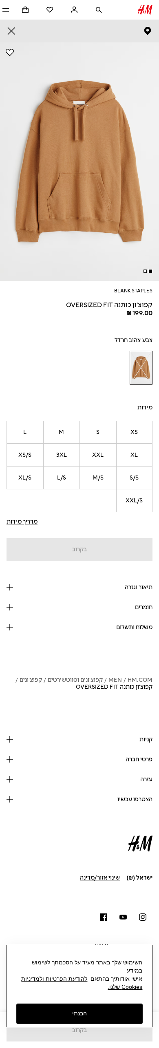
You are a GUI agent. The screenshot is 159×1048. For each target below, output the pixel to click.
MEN (115, 680)
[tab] (150, 271)
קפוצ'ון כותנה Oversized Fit (114, 687)
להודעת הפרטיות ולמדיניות (54, 978)
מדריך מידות (22, 521)
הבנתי (79, 1013)
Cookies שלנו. (125, 987)
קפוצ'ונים (31, 680)
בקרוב (79, 549)
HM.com (140, 680)
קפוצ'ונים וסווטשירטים (75, 680)
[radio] (141, 367)
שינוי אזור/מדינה (100, 877)
